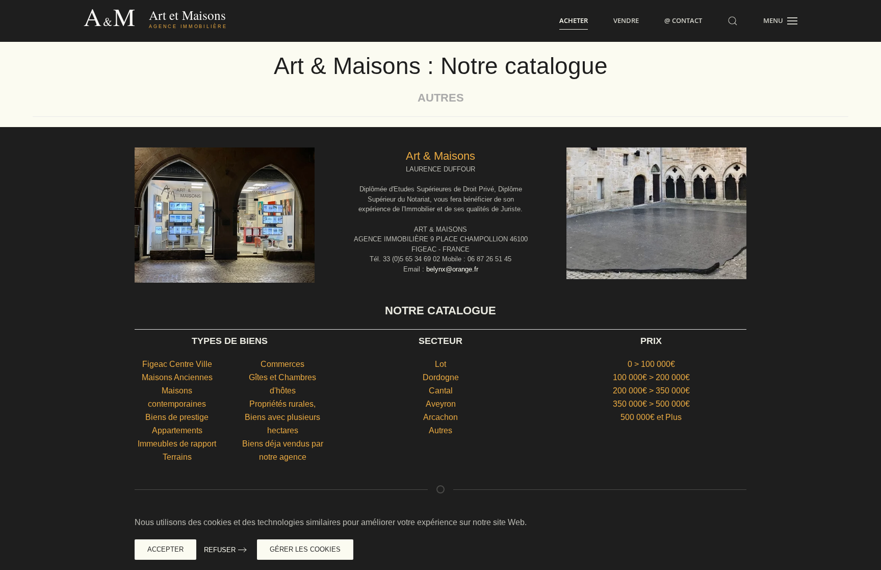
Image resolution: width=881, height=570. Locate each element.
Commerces (282, 364)
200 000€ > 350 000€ (651, 390)
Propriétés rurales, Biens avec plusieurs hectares (282, 417)
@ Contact (683, 20)
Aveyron (441, 404)
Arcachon (440, 417)
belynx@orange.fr (452, 269)
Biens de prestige (177, 417)
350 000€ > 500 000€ (651, 404)
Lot (440, 364)
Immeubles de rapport (177, 443)
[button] (733, 21)
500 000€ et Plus (651, 417)
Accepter (165, 549)
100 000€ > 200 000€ (651, 377)
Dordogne (441, 377)
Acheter (573, 20)
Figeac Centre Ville (177, 364)
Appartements (177, 430)
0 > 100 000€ (651, 364)
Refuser (220, 550)
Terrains (177, 457)
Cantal (441, 390)
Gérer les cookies (305, 549)
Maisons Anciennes (177, 377)
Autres (440, 430)
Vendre (626, 20)
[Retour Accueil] (177, 21)
